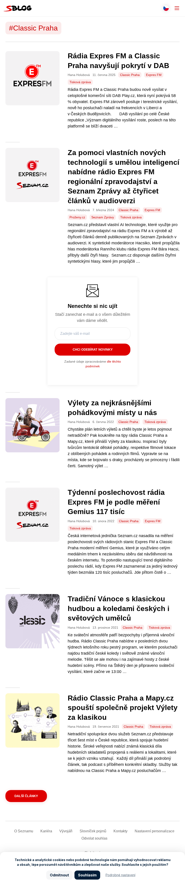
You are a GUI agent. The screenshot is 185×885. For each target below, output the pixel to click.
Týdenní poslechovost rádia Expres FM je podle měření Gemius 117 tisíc (116, 502)
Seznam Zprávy (102, 217)
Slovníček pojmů (93, 831)
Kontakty (120, 831)
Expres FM (154, 75)
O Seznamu (23, 831)
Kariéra (46, 831)
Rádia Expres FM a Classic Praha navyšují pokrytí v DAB (119, 61)
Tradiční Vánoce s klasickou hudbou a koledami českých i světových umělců (118, 608)
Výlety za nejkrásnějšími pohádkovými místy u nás (112, 408)
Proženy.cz (77, 217)
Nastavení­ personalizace (154, 831)
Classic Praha (130, 75)
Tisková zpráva (80, 82)
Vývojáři (65, 831)
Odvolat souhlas (94, 838)
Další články (26, 796)
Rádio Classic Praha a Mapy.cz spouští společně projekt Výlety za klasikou (123, 707)
